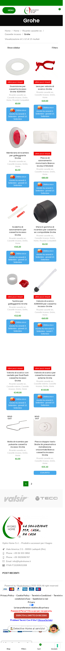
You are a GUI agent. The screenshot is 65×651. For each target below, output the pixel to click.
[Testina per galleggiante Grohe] (18, 281)
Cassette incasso (13, 34)
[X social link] (27, 3)
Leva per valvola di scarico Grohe (45, 87)
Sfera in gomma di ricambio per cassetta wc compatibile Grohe (45, 229)
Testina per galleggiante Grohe (17, 302)
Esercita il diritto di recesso (31, 615)
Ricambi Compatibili (20, 100)
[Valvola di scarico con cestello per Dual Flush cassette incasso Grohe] (18, 352)
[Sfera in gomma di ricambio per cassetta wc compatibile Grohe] (45, 212)
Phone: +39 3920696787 (18, 557)
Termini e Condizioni (41, 595)
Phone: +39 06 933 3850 (18, 553)
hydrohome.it (24, 585)
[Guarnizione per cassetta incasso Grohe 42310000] (18, 66)
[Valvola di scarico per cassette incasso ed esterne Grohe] (45, 352)
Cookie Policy (22, 595)
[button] (53, 628)
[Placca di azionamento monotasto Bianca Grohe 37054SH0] (45, 137)
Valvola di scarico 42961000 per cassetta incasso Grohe (45, 304)
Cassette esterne (14, 386)
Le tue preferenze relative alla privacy (31, 607)
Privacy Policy (7, 595)
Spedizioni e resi (40, 598)
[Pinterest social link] (31, 3)
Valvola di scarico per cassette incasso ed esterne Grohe (45, 375)
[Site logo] (31, 10)
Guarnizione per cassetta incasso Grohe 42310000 (17, 89)
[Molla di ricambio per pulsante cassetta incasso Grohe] (18, 426)
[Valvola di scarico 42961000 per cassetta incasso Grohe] (45, 281)
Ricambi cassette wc (32, 31)
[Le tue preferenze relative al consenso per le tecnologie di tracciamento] (57, 646)
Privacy (31, 602)
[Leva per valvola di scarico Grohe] (45, 66)
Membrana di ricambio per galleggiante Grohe (17, 155)
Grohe (25, 98)
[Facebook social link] (24, 3)
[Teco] (46, 498)
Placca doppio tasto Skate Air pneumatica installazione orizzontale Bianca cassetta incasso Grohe (45, 448)
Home (8, 31)
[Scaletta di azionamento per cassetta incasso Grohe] (18, 212)
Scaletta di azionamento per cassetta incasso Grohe (17, 231)
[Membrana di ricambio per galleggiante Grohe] (18, 137)
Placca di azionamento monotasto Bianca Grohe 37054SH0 (45, 162)
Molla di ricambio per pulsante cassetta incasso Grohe (17, 444)
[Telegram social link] (39, 3)
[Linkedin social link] (35, 3)
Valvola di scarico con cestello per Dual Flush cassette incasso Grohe (18, 376)
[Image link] (31, 527)
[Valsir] (16, 498)
